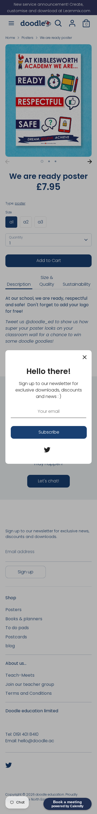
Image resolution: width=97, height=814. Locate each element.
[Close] (85, 357)
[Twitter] (47, 450)
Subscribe (49, 432)
